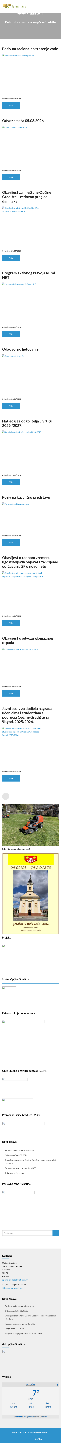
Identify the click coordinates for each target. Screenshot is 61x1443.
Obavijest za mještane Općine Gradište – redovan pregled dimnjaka (26, 196)
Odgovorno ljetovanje (20, 349)
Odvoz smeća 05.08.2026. (23, 120)
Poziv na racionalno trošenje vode (30, 49)
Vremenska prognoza (30, 1416)
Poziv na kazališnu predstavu (26, 497)
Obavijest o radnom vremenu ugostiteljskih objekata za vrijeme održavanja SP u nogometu (30, 562)
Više (11, 105)
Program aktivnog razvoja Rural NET (28, 275)
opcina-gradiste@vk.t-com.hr (15, 1280)
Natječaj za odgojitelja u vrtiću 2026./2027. (27, 423)
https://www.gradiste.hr (13, 1288)
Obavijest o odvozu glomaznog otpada (27, 640)
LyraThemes (39, 1439)
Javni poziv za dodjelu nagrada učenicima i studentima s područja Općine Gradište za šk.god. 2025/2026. (27, 715)
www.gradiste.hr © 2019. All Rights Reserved (29, 1432)
